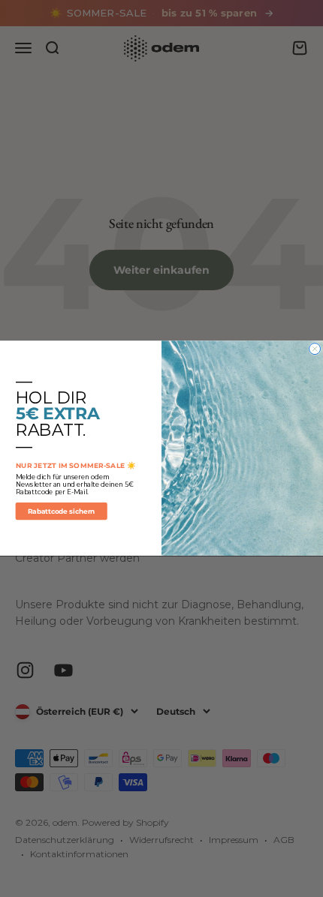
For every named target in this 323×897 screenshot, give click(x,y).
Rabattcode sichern (61, 511)
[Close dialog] (315, 349)
